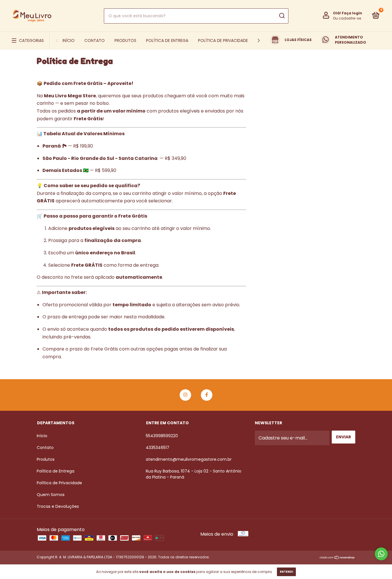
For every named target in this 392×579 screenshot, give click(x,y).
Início (69, 40)
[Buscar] (281, 16)
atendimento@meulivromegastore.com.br (189, 459)
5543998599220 (162, 436)
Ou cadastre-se (347, 18)
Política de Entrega (167, 40)
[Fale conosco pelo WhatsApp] (381, 553)
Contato (94, 40)
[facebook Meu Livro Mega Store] (206, 395)
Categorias (31, 40)
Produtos (125, 40)
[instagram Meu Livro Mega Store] (185, 395)
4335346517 (157, 447)
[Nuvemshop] (337, 558)
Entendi (286, 572)
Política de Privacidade (223, 40)
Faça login (352, 13)
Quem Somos (51, 494)
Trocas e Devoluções (58, 506)
